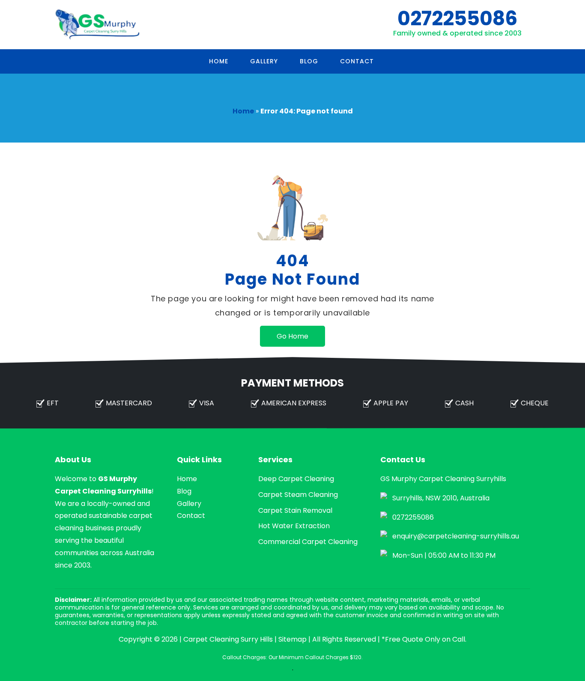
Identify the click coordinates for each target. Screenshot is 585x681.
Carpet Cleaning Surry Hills (228, 639)
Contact (357, 61)
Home (218, 61)
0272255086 (457, 18)
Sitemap (292, 639)
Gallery (264, 61)
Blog (309, 61)
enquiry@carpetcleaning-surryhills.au (455, 536)
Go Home (292, 336)
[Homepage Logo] (97, 24)
